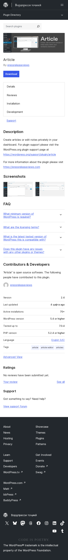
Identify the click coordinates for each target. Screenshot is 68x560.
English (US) (58, 340)
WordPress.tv (13, 472)
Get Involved (43, 454)
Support (11, 120)
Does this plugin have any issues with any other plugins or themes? (23, 250)
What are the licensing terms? (21, 227)
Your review (10, 381)
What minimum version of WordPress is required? (18, 215)
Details (11, 86)
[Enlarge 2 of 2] (60, 186)
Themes (40, 432)
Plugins (40, 438)
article (35, 347)
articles (59, 347)
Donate (42, 466)
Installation (13, 103)
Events (40, 460)
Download (11, 74)
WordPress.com (14, 482)
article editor (47, 347)
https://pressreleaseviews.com (21, 167)
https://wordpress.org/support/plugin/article (29, 154)
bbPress (10, 494)
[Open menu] (62, 5)
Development (15, 112)
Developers (10, 466)
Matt (8, 488)
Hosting (8, 438)
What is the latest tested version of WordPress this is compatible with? (25, 238)
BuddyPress (12, 500)
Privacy (7, 444)
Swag (41, 472)
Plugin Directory (12, 14)
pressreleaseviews (18, 65)
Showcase (42, 426)
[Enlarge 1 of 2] (28, 186)
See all (61, 381)
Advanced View (12, 357)
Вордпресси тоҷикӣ (24, 515)
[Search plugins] (38, 26)
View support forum (15, 406)
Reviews (12, 95)
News (6, 432)
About (7, 426)
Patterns (41, 444)
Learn (6, 454)
